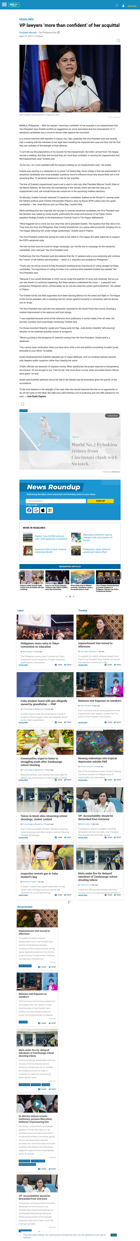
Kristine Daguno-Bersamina (33, 709)
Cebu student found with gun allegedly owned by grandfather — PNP (44, 702)
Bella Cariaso (85, 824)
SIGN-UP (100, 501)
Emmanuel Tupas (29, 882)
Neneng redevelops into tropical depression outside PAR (97, 760)
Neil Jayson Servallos (88, 651)
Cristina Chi (84, 885)
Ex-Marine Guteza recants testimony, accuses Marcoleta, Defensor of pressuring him (35, 1119)
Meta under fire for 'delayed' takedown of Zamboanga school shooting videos (97, 877)
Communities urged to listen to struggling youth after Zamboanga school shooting (41, 762)
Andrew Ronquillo (87, 767)
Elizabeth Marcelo (28, 32)
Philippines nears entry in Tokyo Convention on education (40, 645)
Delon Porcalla (85, 706)
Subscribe (132, 6)
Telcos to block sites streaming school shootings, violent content (44, 817)
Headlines (26, 19)
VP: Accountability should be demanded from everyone (95, 817)
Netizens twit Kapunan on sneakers (99, 700)
